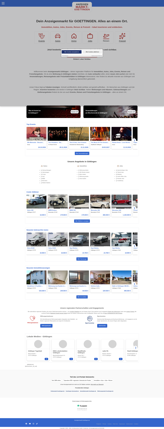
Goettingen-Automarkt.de (72, 391)
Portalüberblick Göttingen (82, 388)
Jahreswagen (45, 172)
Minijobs (119, 174)
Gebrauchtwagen (46, 170)
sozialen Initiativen (74, 311)
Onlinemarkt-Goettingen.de (57, 391)
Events (73, 111)
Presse (104, 424)
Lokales (110, 424)
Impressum (122, 424)
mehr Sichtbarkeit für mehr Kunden (113, 313)
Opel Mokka (73, 248)
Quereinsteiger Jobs (122, 170)
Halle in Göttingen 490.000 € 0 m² (121, 286)
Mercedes (44, 180)
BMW (43, 178)
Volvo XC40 (30, 248)
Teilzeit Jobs (120, 172)
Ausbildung (120, 180)
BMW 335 (73, 210)
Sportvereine (102, 325)
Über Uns (115, 424)
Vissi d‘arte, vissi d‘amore (78, 142)
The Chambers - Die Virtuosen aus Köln (54, 142)
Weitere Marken (46, 182)
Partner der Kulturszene (114, 311)
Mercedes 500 (116, 210)
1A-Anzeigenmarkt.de (82, 408)
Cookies (136, 424)
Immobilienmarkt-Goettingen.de (88, 391)
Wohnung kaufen (84, 176)
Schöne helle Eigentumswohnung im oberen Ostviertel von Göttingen (98, 286)
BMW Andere (52, 210)
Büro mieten (83, 174)
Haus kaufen (83, 178)
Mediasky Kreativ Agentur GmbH (58, 313)
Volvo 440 (30, 210)
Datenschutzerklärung (97, 55)
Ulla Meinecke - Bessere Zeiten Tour (35, 142)
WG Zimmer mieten (84, 172)
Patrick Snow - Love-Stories (121, 142)
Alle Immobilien (82, 297)
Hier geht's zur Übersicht (97, 384)
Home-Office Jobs (122, 176)
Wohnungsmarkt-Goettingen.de (105, 391)
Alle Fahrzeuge (82, 259)
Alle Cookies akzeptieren (71, 52)
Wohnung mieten (84, 170)
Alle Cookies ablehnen (92, 52)
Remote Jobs (120, 178)
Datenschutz (129, 424)
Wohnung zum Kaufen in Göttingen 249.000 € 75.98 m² (56, 286)
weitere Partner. (130, 311)
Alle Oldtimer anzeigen (82, 221)
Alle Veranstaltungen (82, 153)
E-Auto (44, 174)
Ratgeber (98, 424)
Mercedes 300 (95, 210)
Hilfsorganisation (46, 325)
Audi (43, 176)
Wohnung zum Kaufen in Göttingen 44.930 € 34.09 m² (79, 286)
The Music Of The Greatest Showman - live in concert (99, 142)
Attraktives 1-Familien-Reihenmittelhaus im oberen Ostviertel (36, 286)
